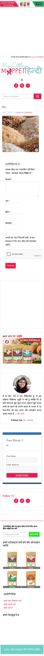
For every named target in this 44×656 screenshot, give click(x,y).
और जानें (20, 414)
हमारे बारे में (8, 608)
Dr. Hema (28, 420)
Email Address (12, 464)
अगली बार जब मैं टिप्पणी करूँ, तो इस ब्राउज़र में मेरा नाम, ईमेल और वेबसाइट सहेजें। (20, 241)
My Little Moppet (22, 69)
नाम (7, 201)
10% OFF (34, 534)
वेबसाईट (8, 223)
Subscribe (22, 475)
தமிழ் (34, 57)
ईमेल (8, 212)
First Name (11, 456)
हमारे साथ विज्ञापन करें (13, 601)
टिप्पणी (8, 179)
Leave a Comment (24, 112)
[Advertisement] (22, 31)
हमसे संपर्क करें (10, 604)
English (40, 57)
